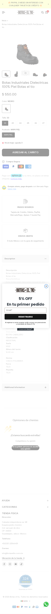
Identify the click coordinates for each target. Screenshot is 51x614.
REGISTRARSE (25, 316)
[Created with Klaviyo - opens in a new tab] (25, 329)
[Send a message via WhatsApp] (46, 604)
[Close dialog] (46, 286)
